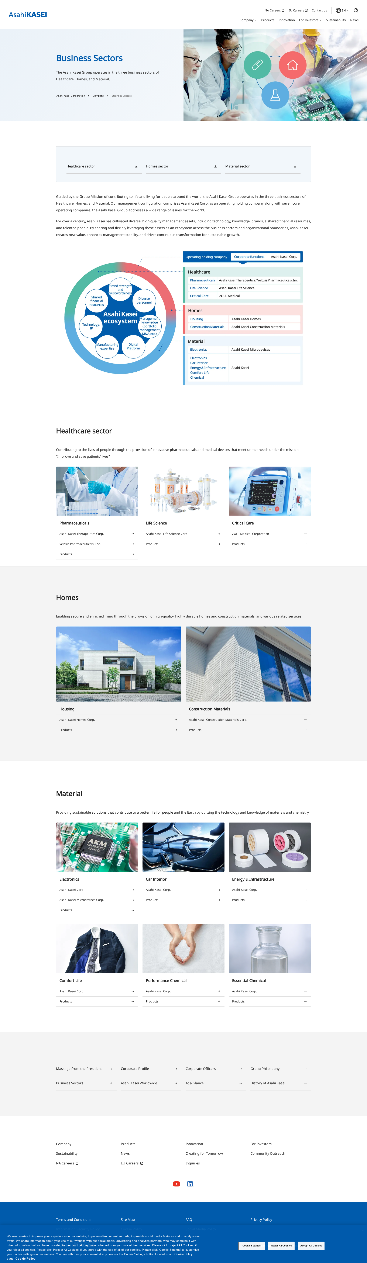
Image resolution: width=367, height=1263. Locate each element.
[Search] (356, 10)
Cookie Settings (252, 1246)
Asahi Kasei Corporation (70, 96)
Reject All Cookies (281, 1246)
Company (98, 96)
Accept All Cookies (311, 1246)
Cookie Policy (25, 1258)
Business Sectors (122, 96)
